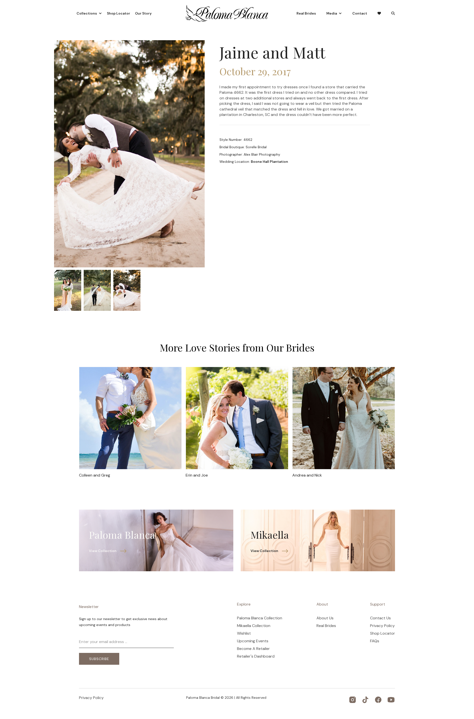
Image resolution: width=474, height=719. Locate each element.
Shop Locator (118, 13)
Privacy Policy (382, 626)
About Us (325, 618)
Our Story (143, 13)
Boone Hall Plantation (269, 161)
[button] (89, 13)
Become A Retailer (253, 649)
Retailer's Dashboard (256, 656)
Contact (359, 13)
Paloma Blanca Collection (259, 618)
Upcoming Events (252, 641)
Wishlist (244, 633)
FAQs (374, 641)
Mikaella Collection (253, 626)
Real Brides (306, 13)
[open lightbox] (67, 290)
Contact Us (380, 618)
